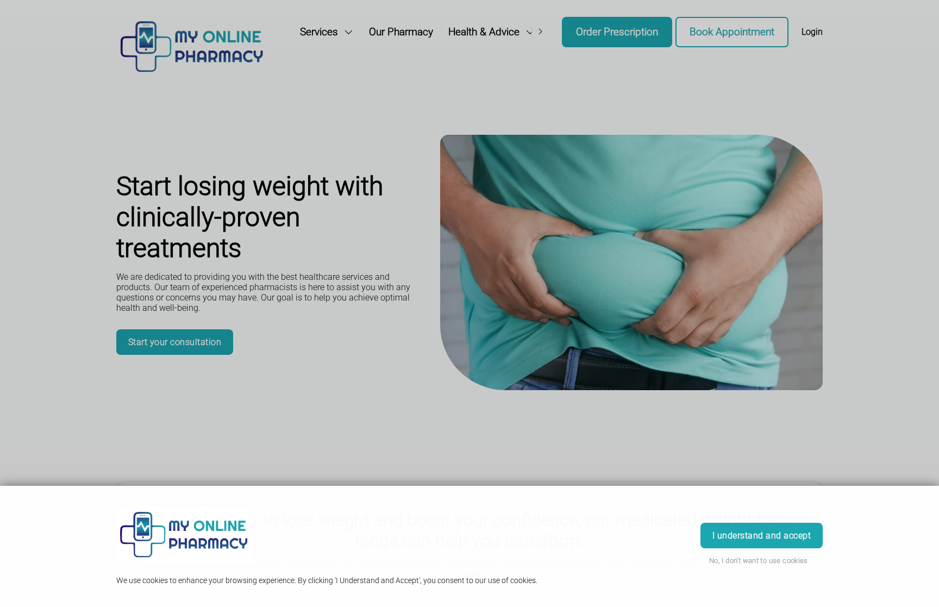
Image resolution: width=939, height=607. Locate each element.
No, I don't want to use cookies (758, 560)
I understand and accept (761, 535)
